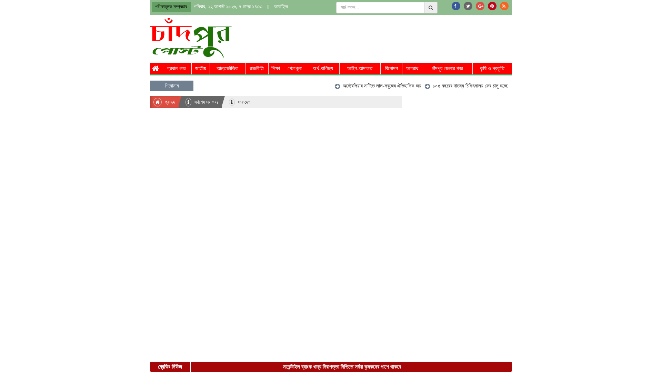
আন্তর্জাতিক (227, 68)
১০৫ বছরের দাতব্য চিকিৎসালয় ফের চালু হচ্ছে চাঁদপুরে (472, 86)
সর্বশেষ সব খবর (206, 102)
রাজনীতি (257, 68)
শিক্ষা (275, 68)
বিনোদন (391, 68)
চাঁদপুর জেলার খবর (447, 68)
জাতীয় (200, 68)
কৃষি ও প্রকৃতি (492, 68)
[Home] (155, 68)
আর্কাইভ (281, 6)
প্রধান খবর (176, 68)
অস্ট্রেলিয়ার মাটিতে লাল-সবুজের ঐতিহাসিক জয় (377, 86)
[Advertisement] (386, 36)
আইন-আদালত (359, 68)
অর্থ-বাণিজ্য (323, 68)
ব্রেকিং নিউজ (170, 366)
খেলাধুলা (295, 68)
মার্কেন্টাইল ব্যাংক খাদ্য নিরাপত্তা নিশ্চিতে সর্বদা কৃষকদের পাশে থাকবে (338, 367)
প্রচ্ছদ (169, 102)
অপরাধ (412, 68)
